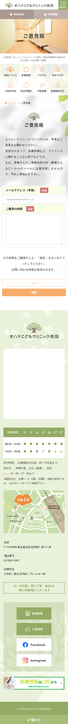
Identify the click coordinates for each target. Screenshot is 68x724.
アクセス (42, 75)
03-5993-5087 (11, 560)
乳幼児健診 (26, 91)
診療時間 (26, 75)
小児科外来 (10, 91)
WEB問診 (53, 14)
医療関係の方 (58, 91)
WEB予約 (19, 14)
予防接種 (42, 91)
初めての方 (57, 75)
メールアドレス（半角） (26, 190)
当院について (10, 75)
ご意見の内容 (19, 209)
